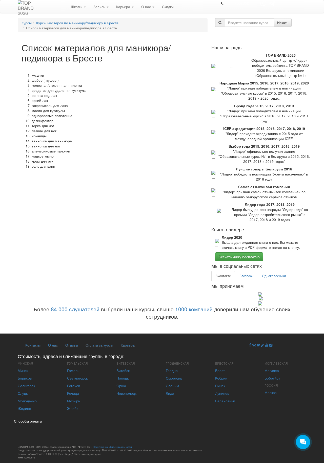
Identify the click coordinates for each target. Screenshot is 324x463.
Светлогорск (77, 378)
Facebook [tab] (246, 276)
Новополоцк (126, 393)
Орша (121, 385)
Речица (73, 393)
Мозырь (73, 400)
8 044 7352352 (237, 3)
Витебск (123, 370)
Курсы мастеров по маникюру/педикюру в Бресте (77, 22)
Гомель (73, 370)
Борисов (25, 378)
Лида (170, 393)
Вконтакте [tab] (223, 276)
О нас (146, 6)
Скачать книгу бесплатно (239, 256)
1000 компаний (194, 309)
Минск (23, 370)
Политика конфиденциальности (112, 447)
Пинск (220, 385)
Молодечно (27, 400)
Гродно (172, 370)
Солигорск (26, 385)
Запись (99, 6)
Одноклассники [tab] (274, 276)
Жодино (24, 408)
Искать (282, 22)
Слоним (172, 385)
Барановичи (225, 400)
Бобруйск (272, 378)
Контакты (32, 344)
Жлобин (73, 408)
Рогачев (73, 385)
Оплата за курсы (99, 344)
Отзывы (71, 344)
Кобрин (221, 378)
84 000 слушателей (75, 309)
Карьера (123, 6)
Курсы (27, 22)
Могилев (272, 370)
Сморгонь (174, 378)
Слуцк (23, 393)
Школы (77, 6)
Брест (220, 370)
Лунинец (222, 393)
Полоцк (122, 378)
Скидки (168, 6)
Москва (271, 392)
